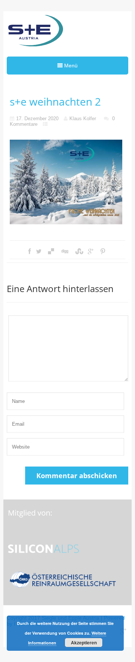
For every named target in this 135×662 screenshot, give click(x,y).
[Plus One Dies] (90, 251)
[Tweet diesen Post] (39, 251)
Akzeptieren (84, 642)
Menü (70, 66)
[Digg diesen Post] (64, 251)
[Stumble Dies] (78, 251)
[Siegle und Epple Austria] (35, 33)
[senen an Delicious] (51, 251)
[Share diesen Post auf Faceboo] (29, 251)
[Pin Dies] (103, 251)
